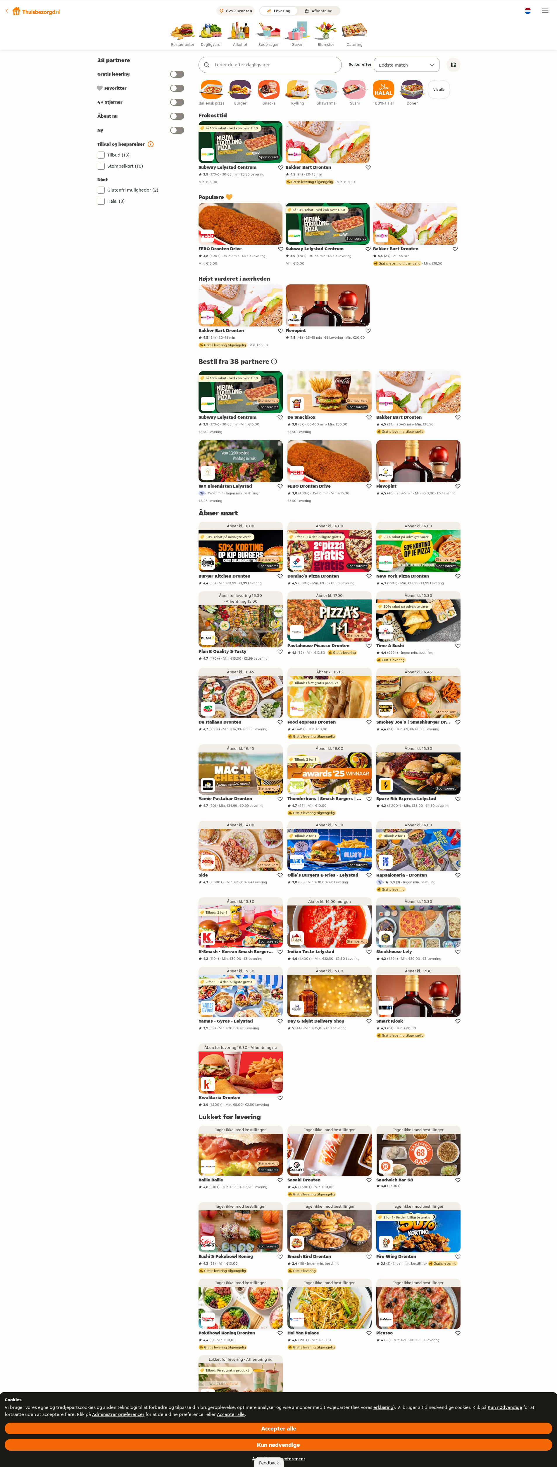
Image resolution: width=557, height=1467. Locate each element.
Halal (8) (116, 201)
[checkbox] (212, 93)
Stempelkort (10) (125, 166)
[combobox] (276, 64)
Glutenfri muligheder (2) (132, 190)
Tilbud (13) (118, 155)
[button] (32, 10)
